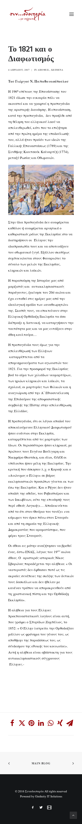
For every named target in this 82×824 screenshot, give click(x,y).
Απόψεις (44, 69)
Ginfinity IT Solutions (48, 796)
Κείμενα (57, 69)
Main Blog (41, 763)
